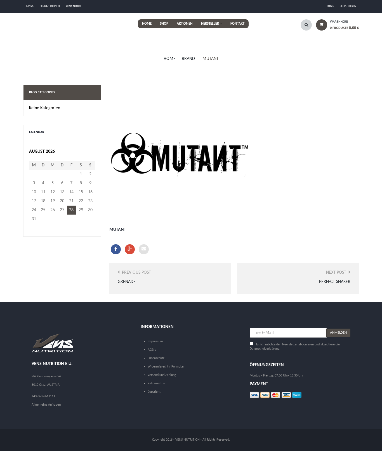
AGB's (152, 350)
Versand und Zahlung (162, 375)
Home (147, 23)
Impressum (155, 341)
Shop (164, 23)
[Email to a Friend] (144, 249)
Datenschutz (156, 358)
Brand (188, 59)
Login (330, 6)
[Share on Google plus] (130, 249)
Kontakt (237, 23)
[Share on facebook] (116, 249)
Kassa (30, 6)
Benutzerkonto (50, 6)
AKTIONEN (185, 23)
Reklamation (156, 383)
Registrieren (348, 6)
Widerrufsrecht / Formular (166, 366)
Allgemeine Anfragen (46, 404)
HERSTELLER (210, 23)
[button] (335, 26)
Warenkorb (73, 6)
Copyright (154, 392)
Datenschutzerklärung (264, 348)
